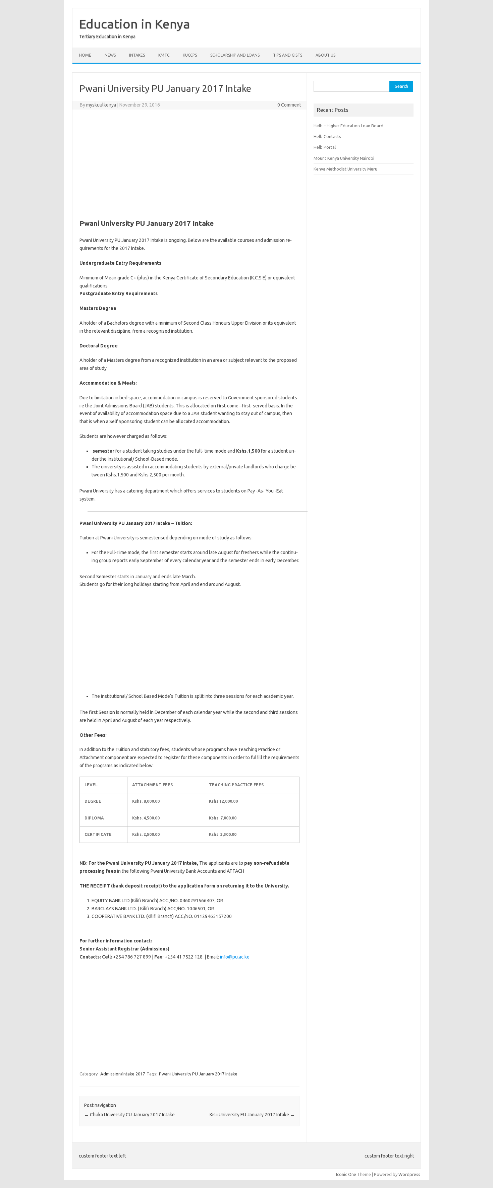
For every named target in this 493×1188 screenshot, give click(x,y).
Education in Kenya (134, 24)
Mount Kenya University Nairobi (344, 158)
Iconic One (346, 1174)
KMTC (163, 55)
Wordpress (409, 1174)
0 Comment (289, 105)
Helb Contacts (327, 136)
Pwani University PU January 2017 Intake (198, 1073)
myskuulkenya (101, 105)
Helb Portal (325, 147)
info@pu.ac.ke (235, 957)
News (110, 55)
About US (325, 55)
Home (85, 55)
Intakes (137, 55)
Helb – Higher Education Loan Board (348, 125)
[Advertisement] (189, 163)
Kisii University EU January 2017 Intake (252, 1114)
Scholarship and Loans (235, 55)
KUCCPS (190, 55)
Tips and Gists (287, 55)
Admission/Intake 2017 (122, 1073)
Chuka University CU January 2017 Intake (129, 1114)
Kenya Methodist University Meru (345, 169)
